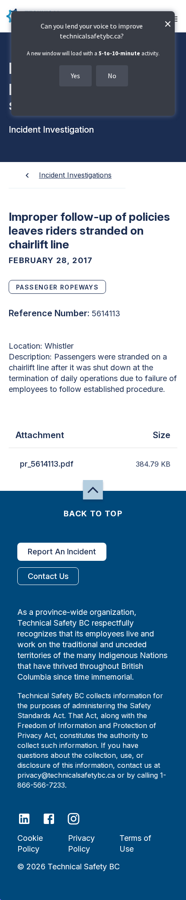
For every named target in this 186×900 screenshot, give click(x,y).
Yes (75, 75)
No (112, 75)
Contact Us (48, 576)
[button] (93, 489)
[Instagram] (79, 818)
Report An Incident (62, 551)
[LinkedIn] (29, 818)
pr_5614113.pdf (47, 463)
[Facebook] (54, 818)
